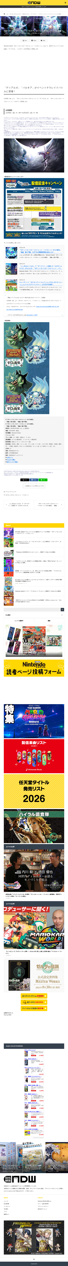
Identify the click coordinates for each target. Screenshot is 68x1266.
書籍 (49, 620)
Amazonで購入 (11, 459)
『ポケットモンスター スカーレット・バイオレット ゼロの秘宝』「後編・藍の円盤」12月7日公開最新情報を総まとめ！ (40, 251)
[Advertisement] (34, 65)
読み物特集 (6, 1203)
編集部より (6, 1214)
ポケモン (8, 495)
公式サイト (10, 457)
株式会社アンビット (42, 1209)
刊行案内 (6, 1209)
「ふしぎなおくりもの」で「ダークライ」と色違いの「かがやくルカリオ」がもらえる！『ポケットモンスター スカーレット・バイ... (40, 267)
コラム (5, 1211)
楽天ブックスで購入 (12, 462)
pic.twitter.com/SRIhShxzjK (15, 309)
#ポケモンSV (55, 306)
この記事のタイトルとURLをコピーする (34, 486)
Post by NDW (7, 1015)
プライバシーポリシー (43, 1206)
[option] (11, 1163)
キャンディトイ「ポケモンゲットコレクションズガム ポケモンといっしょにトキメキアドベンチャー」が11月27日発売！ (40, 283)
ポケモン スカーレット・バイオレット (19, 495)
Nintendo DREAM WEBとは (44, 1201)
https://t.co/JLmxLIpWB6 (43, 306)
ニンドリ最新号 (19, 620)
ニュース (6, 1201)
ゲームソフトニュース (14, 34)
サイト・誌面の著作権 (43, 1203)
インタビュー (7, 1206)
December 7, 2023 (32, 315)
